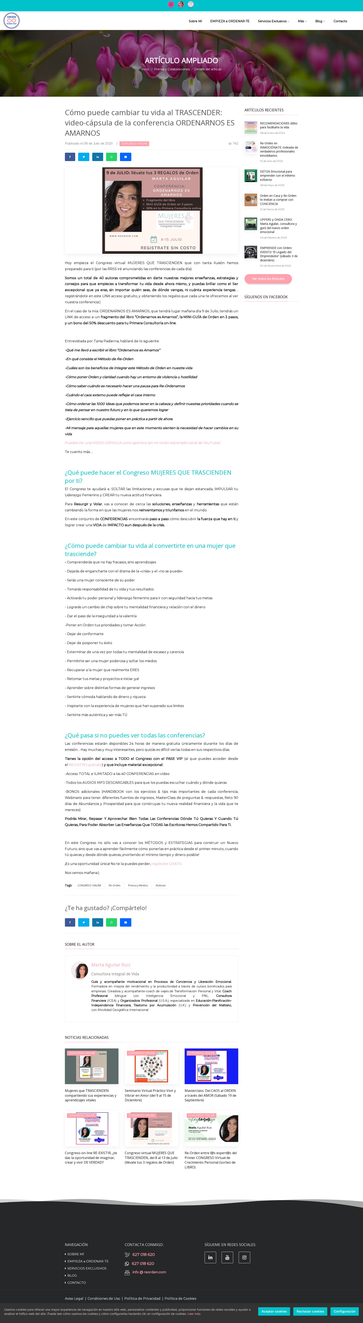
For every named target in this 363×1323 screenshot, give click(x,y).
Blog (318, 21)
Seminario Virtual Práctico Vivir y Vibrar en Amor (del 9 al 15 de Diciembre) (150, 1095)
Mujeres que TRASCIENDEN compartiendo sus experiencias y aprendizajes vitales (90, 1095)
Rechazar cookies (310, 1311)
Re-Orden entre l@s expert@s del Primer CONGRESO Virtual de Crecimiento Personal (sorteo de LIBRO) (211, 1160)
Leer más (194, 1313)
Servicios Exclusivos (272, 21)
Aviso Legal (74, 1299)
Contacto (340, 21)
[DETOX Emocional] (181, 3)
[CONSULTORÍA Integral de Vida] (172, 3)
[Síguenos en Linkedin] (210, 1257)
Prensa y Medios (138, 885)
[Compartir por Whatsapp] (111, 157)
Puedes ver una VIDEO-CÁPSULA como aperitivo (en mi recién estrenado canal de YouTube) (143, 443)
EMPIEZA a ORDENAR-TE (230, 21)
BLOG (72, 1275)
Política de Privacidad (142, 1299)
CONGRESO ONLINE (89, 885)
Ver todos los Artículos (268, 279)
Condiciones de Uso (104, 1299)
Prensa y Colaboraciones (172, 69)
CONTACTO (76, 1283)
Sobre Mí (195, 21)
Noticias (161, 885)
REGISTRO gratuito (85, 765)
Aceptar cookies (274, 1311)
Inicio (145, 69)
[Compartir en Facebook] (70, 157)
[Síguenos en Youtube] (227, 1257)
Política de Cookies (180, 1299)
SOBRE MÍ (75, 1254)
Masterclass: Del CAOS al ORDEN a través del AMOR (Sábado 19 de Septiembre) (210, 1095)
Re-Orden (114, 885)
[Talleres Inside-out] (191, 3)
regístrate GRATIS (166, 864)
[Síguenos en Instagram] (244, 1257)
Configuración (344, 1311)
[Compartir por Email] (125, 157)
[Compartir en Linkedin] (97, 157)
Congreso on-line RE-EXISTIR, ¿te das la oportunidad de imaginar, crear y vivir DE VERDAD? (91, 1158)
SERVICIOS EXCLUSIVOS (87, 1268)
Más (301, 21)
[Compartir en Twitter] (83, 157)
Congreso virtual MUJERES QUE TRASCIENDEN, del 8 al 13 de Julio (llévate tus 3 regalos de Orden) (151, 1158)
